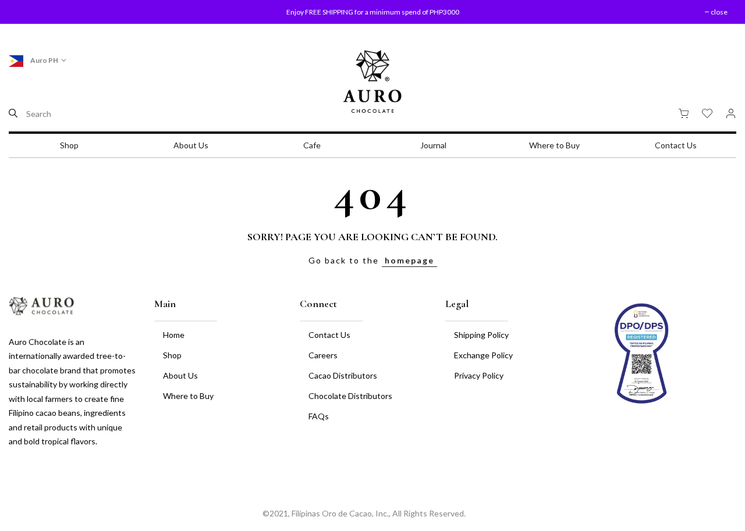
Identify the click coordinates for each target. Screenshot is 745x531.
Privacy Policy (478, 375)
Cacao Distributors (342, 375)
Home (174, 335)
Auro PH (43, 60)
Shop (69, 145)
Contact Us (676, 145)
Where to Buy (554, 145)
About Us (190, 145)
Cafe (312, 145)
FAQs (318, 416)
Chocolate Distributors (350, 396)
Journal (433, 145)
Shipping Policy (481, 335)
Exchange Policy (483, 355)
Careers (323, 355)
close (31, 12)
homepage (409, 260)
